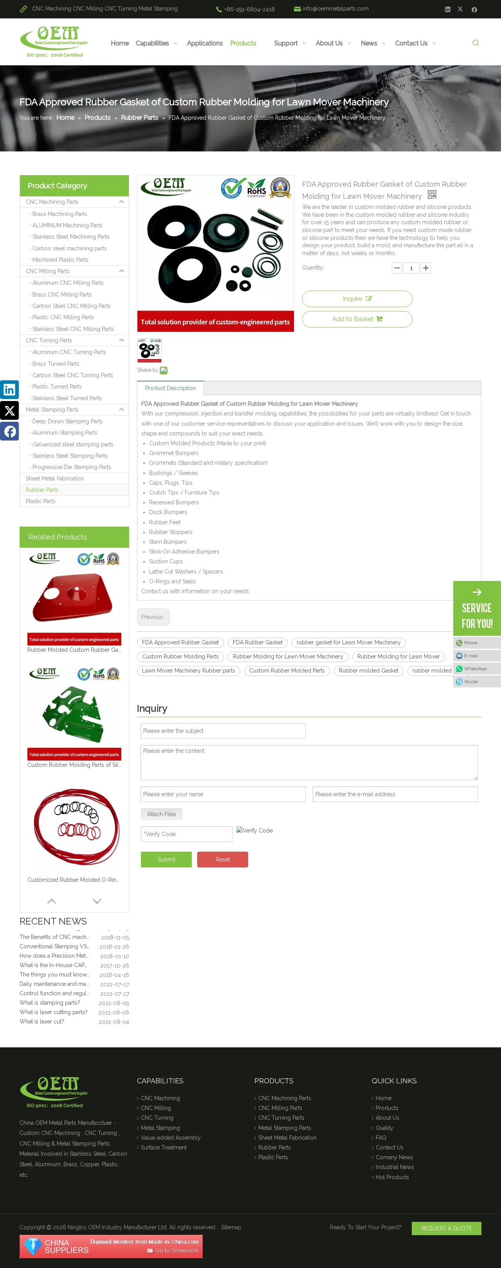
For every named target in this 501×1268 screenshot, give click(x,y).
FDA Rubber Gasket (258, 642)
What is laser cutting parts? (54, 1004)
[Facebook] (474, 9)
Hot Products (392, 1177)
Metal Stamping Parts (52, 409)
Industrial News (395, 1167)
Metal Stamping (158, 8)
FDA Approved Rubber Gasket (180, 642)
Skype (471, 681)
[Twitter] (461, 9)
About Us (387, 1118)
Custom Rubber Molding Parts (180, 656)
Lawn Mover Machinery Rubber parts (188, 670)
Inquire (352, 298)
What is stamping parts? (50, 994)
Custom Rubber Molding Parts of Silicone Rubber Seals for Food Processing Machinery (74, 765)
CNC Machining (51, 8)
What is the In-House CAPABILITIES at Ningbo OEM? (74, 957)
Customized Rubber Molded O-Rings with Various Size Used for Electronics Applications (74, 880)
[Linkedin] (448, 9)
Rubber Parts (42, 490)
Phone (471, 643)
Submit (166, 859)
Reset (223, 859)
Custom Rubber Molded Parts (287, 670)
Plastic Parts (41, 501)
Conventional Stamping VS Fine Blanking (71, 938)
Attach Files (161, 814)
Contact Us (390, 1147)
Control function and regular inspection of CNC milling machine (74, 985)
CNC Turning (121, 8)
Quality (384, 1128)
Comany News (394, 1157)
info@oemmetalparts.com (336, 8)
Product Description (170, 388)
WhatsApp (475, 668)
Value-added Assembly (171, 1138)
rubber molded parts (439, 670)
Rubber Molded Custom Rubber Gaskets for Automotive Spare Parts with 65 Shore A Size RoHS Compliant (74, 650)
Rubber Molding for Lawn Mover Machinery (288, 656)
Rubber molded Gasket (368, 670)
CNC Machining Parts (52, 202)
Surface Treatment (164, 1147)
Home (383, 1098)
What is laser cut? (42, 1013)
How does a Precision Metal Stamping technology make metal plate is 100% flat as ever (74, 947)
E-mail (471, 655)
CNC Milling (88, 8)
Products (387, 1108)
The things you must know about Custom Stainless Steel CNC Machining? (74, 966)
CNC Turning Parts (49, 340)
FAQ (381, 1138)
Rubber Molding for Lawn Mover (398, 656)
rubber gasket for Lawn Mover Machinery (349, 642)
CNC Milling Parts (48, 271)
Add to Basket (353, 319)
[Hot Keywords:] (475, 43)
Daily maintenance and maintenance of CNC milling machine (74, 976)
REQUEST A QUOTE (447, 1228)
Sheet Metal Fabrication (55, 478)
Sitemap (231, 1227)
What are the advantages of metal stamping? (74, 1023)
